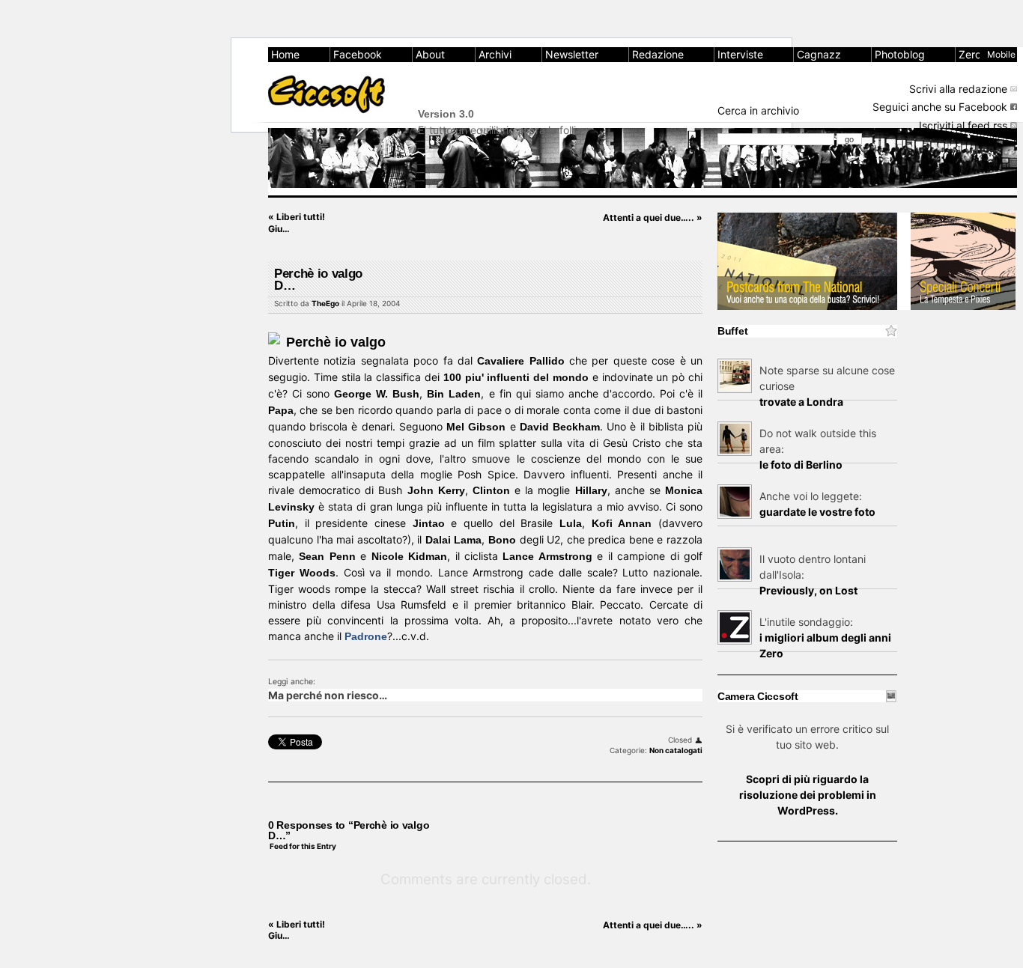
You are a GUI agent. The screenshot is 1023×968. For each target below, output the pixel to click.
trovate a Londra (801, 401)
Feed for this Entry (303, 845)
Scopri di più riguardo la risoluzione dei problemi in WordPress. (807, 795)
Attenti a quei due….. (652, 217)
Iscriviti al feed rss (963, 125)
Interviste (740, 54)
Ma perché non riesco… (327, 695)
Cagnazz (819, 54)
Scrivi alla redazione (958, 88)
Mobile (1001, 54)
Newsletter (571, 54)
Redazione (658, 54)
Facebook (357, 54)
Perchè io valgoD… (318, 280)
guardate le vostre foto (817, 511)
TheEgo (325, 303)
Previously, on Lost (808, 590)
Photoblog (900, 54)
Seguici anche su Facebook (939, 106)
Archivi (495, 54)
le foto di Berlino (801, 464)
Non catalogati (675, 750)
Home (285, 54)
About (430, 54)
